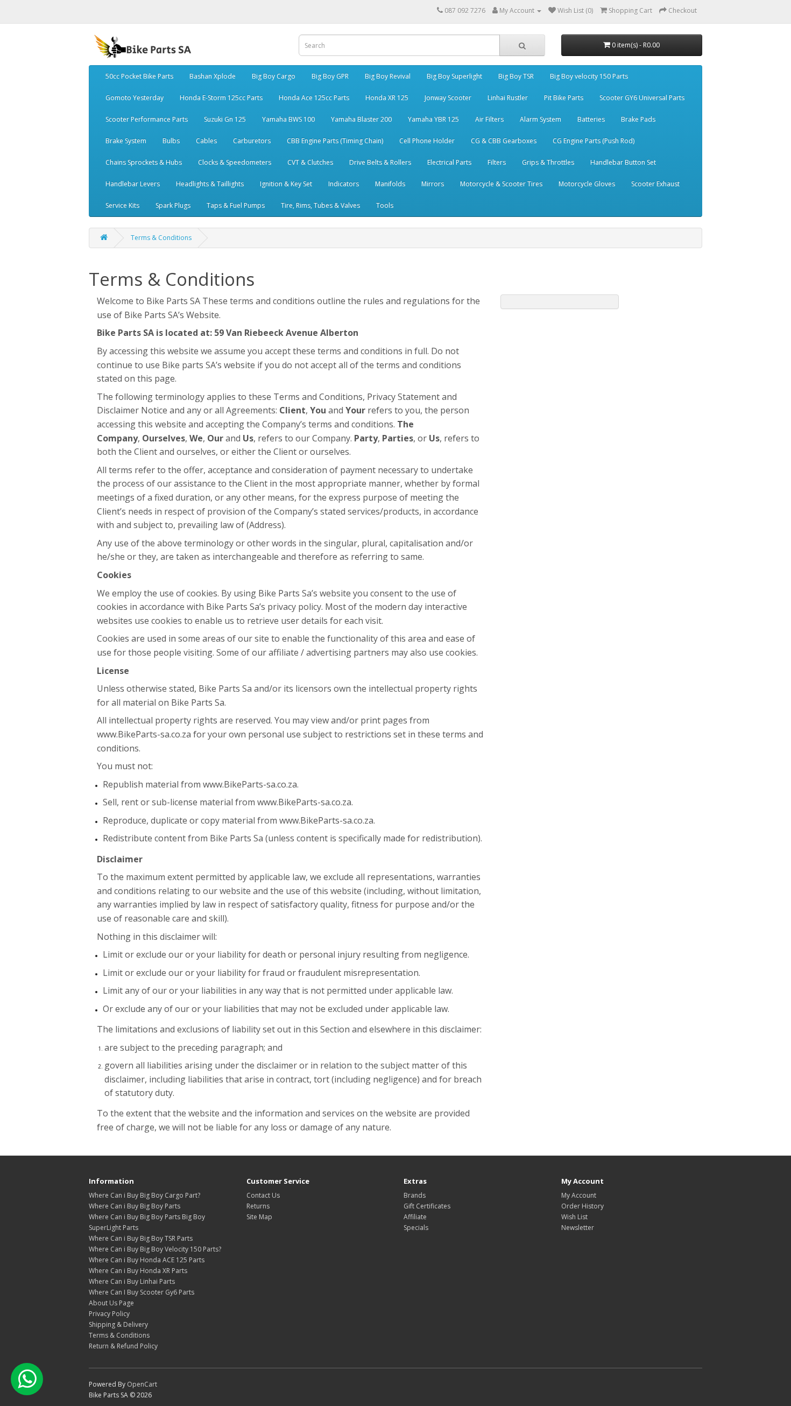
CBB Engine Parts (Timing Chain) (335, 140)
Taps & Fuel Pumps (236, 205)
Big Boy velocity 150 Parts (589, 76)
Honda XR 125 (386, 97)
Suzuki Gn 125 (225, 119)
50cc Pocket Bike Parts (139, 76)
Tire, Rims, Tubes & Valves (320, 205)
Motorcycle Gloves (587, 183)
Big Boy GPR (330, 76)
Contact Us (263, 1195)
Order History (582, 1206)
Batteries (591, 119)
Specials (416, 1227)
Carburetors (252, 140)
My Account (578, 1195)
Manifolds (390, 183)
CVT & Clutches (310, 162)
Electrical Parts (449, 162)
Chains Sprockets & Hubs (143, 162)
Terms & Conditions (161, 237)
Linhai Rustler (508, 97)
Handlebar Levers (132, 183)
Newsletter (577, 1227)
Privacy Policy (109, 1313)
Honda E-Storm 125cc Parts (221, 97)
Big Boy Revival (388, 76)
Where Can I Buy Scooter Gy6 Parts (141, 1292)
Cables (206, 140)
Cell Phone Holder (427, 140)
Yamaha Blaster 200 (361, 119)
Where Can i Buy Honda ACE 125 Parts (146, 1259)
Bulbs (171, 140)
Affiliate (415, 1216)
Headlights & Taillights (210, 183)
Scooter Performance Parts (146, 119)
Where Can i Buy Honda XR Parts (138, 1270)
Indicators (343, 183)
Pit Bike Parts (563, 97)
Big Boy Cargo (273, 76)
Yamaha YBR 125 (433, 119)
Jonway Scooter (448, 97)
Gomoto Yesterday (134, 97)
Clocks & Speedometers (234, 162)
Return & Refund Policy (123, 1346)
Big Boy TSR (516, 76)
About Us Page (111, 1302)
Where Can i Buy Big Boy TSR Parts (141, 1238)
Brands (415, 1195)
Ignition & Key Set (286, 183)
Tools (384, 205)
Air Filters (489, 119)
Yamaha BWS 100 (288, 119)
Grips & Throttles (548, 162)
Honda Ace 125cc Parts (314, 97)
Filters (497, 162)
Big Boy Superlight (454, 76)
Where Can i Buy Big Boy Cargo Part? (144, 1195)
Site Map (259, 1216)
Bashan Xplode (212, 76)
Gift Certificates (427, 1206)
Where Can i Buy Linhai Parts (132, 1281)
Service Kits (122, 205)
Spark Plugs (173, 205)
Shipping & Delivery (118, 1324)
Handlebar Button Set (623, 162)
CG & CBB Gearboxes (503, 140)
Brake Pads (638, 119)
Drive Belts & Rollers (380, 162)
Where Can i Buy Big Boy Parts (134, 1206)
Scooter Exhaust (655, 183)
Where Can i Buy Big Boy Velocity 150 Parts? (155, 1249)
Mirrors (432, 183)
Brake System (125, 140)
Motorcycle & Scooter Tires (501, 183)
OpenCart (142, 1384)
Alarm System (540, 119)
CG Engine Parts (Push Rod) (593, 140)
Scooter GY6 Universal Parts (641, 97)
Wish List (574, 1216)
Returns (258, 1206)
